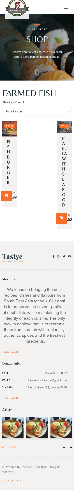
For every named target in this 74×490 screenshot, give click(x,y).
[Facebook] (54, 256)
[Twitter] (64, 256)
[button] (64, 448)
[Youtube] (69, 256)
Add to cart (6, 196)
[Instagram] (59, 256)
